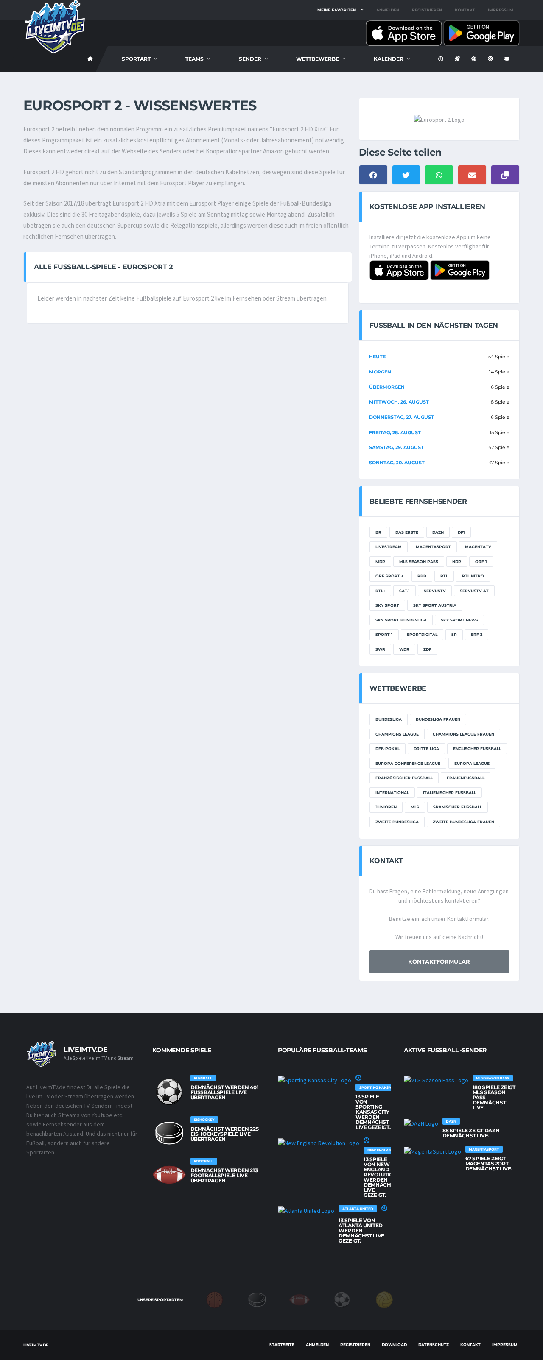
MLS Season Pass (418, 561)
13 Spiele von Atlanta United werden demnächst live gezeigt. (361, 1230)
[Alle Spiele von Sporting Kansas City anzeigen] (314, 1080)
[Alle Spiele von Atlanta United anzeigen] (306, 1210)
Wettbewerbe (317, 59)
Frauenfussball (465, 777)
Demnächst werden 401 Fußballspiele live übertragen (224, 1092)
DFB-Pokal (387, 748)
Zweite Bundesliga (397, 821)
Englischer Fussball (477, 748)
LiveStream (388, 546)
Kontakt (465, 10)
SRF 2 (476, 634)
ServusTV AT (474, 590)
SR (454, 634)
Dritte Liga (426, 748)
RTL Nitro (473, 576)
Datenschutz (433, 1344)
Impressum (500, 10)
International (392, 792)
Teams (194, 59)
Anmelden (387, 10)
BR (378, 532)
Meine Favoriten (336, 10)
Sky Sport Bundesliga (401, 620)
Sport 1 (384, 634)
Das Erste (406, 532)
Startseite (281, 1344)
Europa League (472, 763)
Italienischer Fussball (449, 792)
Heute (377, 357)
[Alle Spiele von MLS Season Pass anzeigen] (436, 1080)
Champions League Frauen (463, 734)
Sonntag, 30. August (397, 462)
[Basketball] (214, 1299)
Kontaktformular (439, 961)
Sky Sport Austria (434, 605)
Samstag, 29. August (396, 447)
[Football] (299, 1299)
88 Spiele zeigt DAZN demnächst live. (471, 1133)
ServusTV (435, 590)
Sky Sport (387, 605)
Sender (250, 59)
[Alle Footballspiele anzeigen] (169, 1175)
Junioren (386, 807)
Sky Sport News (459, 620)
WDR (404, 649)
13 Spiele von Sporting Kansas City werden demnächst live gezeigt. (372, 1111)
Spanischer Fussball (457, 807)
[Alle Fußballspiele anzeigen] (169, 1092)
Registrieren (427, 10)
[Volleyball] (384, 1299)
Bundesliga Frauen (438, 719)
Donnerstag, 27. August (401, 417)
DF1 (461, 532)
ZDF (427, 649)
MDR (380, 561)
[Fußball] (342, 1299)
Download (394, 1344)
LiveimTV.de (35, 1345)
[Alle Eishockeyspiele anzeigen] (169, 1133)
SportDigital (422, 634)
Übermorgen (387, 387)
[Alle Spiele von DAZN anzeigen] (421, 1123)
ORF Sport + (389, 576)
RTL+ (380, 590)
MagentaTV (478, 546)
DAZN (438, 532)
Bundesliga (388, 719)
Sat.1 (404, 590)
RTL (444, 576)
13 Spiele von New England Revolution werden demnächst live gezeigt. (380, 1177)
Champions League (397, 734)
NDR (456, 561)
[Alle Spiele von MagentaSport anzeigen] (432, 1151)
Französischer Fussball (404, 777)
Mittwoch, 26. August (399, 402)
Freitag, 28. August (395, 432)
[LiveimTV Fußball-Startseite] (90, 59)
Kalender (388, 59)
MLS (415, 807)
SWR (380, 649)
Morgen (380, 372)
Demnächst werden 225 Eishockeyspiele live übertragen (224, 1134)
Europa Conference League (407, 763)
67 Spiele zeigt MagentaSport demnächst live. (488, 1163)
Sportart (136, 59)
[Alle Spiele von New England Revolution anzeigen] (318, 1142)
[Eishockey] (257, 1299)
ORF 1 (481, 561)
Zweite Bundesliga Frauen (463, 821)
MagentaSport (433, 546)
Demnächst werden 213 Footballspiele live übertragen (224, 1175)
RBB (421, 576)
